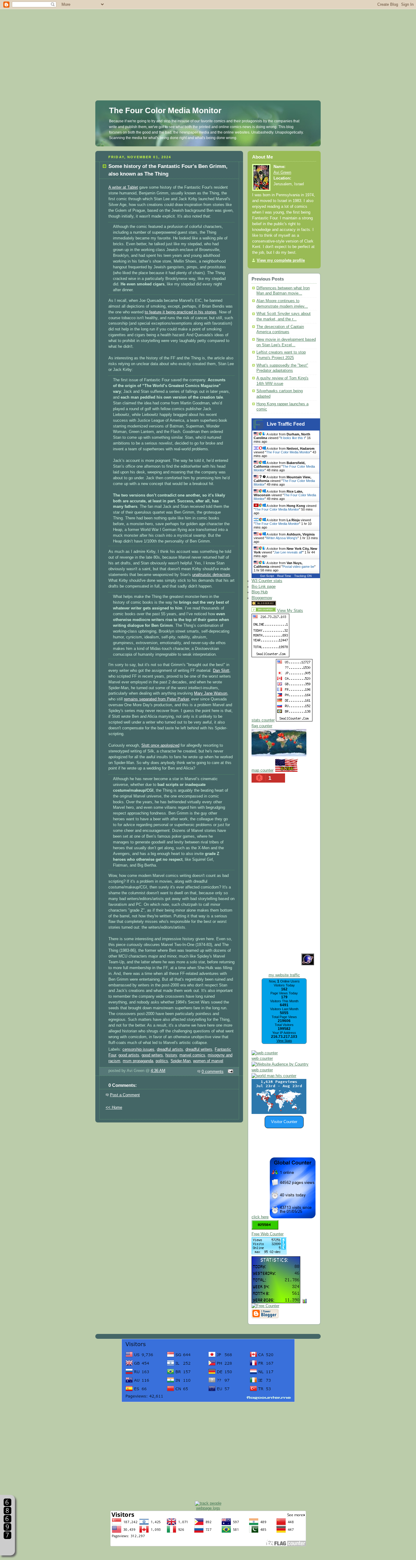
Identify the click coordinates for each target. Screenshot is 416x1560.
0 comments (213, 1072)
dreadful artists (170, 1049)
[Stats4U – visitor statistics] (276, 1300)
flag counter (262, 726)
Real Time (284, 576)
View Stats (284, 1040)
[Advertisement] (208, 42)
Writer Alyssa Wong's (282, 538)
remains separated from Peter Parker (156, 699)
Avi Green (282, 172)
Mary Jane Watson (210, 693)
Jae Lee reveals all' (288, 552)
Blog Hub (260, 592)
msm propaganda (138, 1061)
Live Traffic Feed (286, 424)
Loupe (7, 1546)
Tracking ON (303, 576)
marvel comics (192, 1055)
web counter (262, 1058)
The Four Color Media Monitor (165, 110)
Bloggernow (262, 598)
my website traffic (284, 975)
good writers (152, 1055)
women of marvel (208, 1061)
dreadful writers (198, 1049)
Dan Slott (221, 670)
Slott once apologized (160, 745)
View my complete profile (281, 260)
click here (260, 1217)
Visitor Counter (284, 1122)
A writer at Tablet (123, 187)
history (171, 1055)
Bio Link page (264, 587)
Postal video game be (298, 566)
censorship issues (138, 1049)
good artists (128, 1055)
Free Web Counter (268, 1234)
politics (162, 1061)
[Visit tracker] (279, 1113)
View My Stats (290, 611)
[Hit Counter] (287, 604)
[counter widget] (274, 1076)
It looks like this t (292, 438)
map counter (262, 770)
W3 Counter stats (267, 581)
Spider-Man (181, 1061)
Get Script (267, 576)
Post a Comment (125, 1095)
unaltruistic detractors (211, 575)
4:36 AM (158, 1071)
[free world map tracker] (279, 755)
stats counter (263, 720)
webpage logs (208, 1508)
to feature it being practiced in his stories (181, 312)
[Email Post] (229, 1072)
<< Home (114, 1107)
